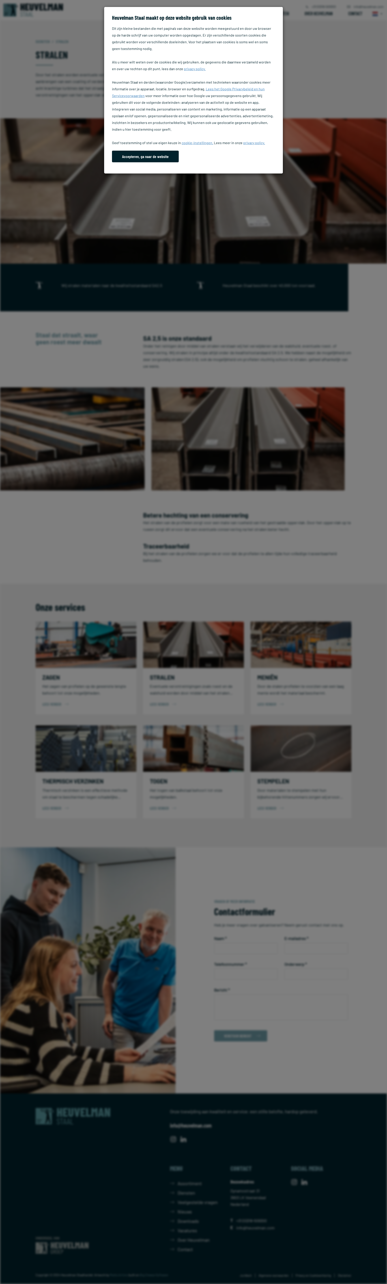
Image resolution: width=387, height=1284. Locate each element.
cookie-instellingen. (197, 143)
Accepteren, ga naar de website (145, 156)
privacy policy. (195, 69)
